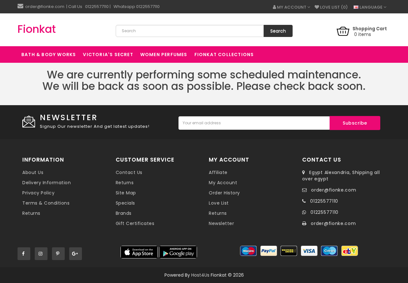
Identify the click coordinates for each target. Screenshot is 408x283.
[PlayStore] (178, 252)
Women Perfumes (163, 54)
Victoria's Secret (108, 54)
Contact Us (129, 172)
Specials (125, 203)
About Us (32, 172)
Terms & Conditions (45, 203)
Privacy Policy (38, 193)
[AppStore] (139, 252)
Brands (124, 213)
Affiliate (218, 172)
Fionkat (37, 29)
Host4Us (200, 275)
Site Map (126, 193)
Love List (219, 203)
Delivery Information (46, 182)
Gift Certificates (135, 223)
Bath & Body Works (48, 54)
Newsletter (221, 223)
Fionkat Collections (224, 54)
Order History (224, 193)
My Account (223, 182)
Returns (31, 213)
